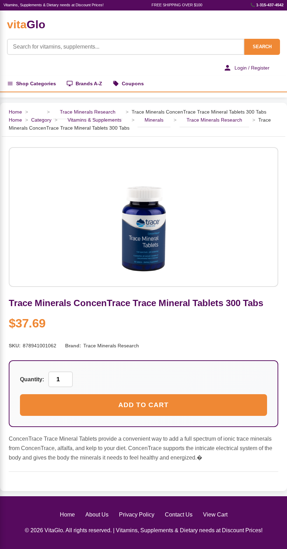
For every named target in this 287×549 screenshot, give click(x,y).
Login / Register (252, 68)
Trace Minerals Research (87, 112)
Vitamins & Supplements (94, 120)
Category (41, 120)
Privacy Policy (136, 515)
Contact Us (178, 515)
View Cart (215, 515)
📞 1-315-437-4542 (267, 5)
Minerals (154, 120)
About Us (96, 515)
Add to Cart (143, 405)
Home (15, 112)
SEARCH (262, 46)
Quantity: (32, 379)
